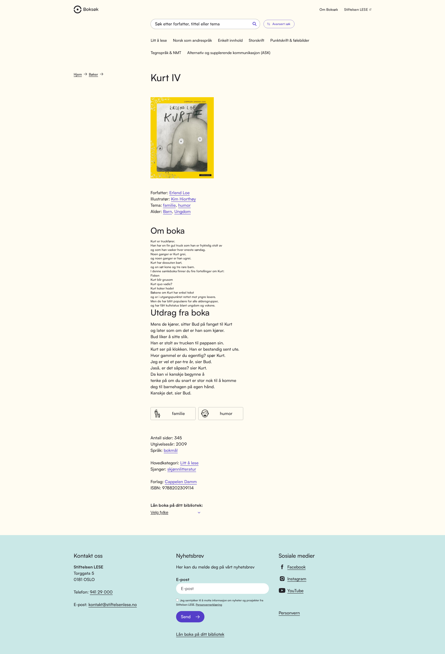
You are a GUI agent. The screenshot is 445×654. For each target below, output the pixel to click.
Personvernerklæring (209, 604)
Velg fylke (159, 512)
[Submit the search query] (254, 24)
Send (186, 616)
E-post (182, 579)
